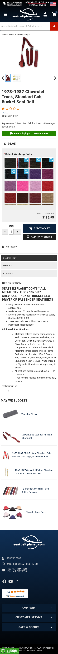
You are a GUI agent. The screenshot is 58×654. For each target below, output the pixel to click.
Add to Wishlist (41, 236)
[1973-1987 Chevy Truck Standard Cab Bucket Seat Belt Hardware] (17, 78)
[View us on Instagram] (16, 581)
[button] (29, 26)
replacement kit (9, 386)
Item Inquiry (11, 246)
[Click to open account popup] (45, 14)
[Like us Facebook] (4, 581)
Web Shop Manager (34, 650)
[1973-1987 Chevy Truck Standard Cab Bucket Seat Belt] (29, 52)
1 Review (5, 113)
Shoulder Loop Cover (36, 512)
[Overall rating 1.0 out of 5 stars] (11, 109)
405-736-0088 (14, 558)
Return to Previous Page (19, 35)
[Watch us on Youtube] (10, 581)
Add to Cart (42, 228)
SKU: (4, 116)
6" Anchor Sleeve (29, 414)
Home (4, 35)
